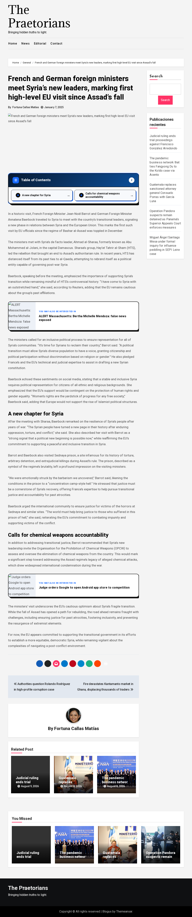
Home (12, 43)
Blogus (107, 911)
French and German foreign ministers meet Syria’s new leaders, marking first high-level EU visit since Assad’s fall (70, 87)
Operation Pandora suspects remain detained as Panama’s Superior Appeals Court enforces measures (165, 219)
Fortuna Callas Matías (25, 107)
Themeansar (124, 911)
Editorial (40, 43)
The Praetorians (39, 16)
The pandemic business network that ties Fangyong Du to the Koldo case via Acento (164, 166)
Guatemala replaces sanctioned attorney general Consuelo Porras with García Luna (163, 193)
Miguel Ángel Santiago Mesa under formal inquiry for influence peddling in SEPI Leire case (165, 246)
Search (156, 76)
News (25, 43)
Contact (56, 43)
